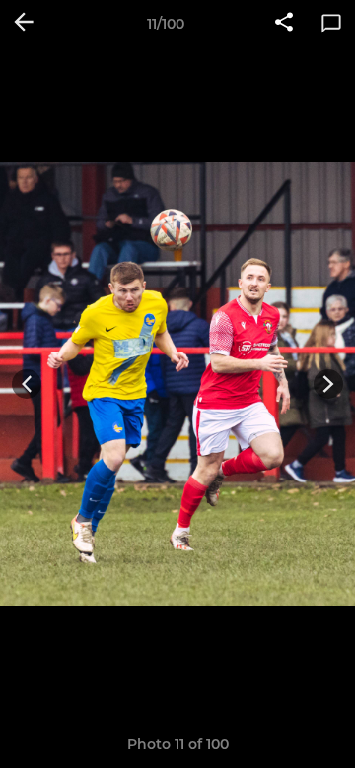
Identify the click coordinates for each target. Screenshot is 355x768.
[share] (284, 23)
